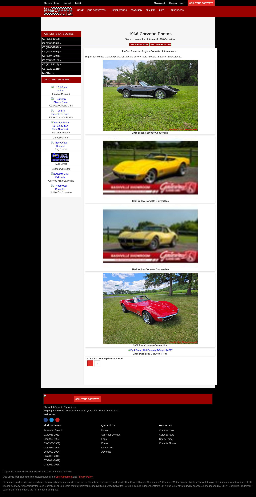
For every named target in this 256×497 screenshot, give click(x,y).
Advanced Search (53, 430)
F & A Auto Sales (61, 94)
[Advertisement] (128, 23)
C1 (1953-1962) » (51, 39)
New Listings (119, 10)
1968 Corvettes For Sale (160, 44)
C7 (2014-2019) (52, 460)
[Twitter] (51, 420)
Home (80, 10)
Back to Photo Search (139, 44)
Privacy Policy (85, 477)
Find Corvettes (96, 10)
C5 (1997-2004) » (51, 56)
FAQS (78, 3)
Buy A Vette (61, 149)
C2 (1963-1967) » (51, 43)
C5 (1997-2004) (52, 451)
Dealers (150, 10)
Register (173, 3)
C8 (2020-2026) (52, 464)
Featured (136, 10)
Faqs (104, 439)
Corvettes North (61, 137)
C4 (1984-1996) (52, 447)
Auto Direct (61, 164)
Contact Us (107, 447)
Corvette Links (166, 430)
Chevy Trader (166, 439)
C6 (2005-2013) (52, 456)
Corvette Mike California (61, 180)
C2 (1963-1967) (52, 439)
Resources (177, 10)
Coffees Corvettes (61, 169)
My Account (159, 3)
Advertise (106, 451)
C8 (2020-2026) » (51, 69)
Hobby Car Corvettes (61, 192)
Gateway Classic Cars (61, 105)
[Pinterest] (57, 420)
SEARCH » (48, 73)
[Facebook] (46, 420)
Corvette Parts (166, 434)
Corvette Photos (51, 3)
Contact (67, 3)
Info (162, 10)
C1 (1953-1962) (52, 434)
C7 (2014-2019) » (51, 64)
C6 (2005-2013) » (51, 60)
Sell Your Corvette (201, 3)
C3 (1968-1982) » (51, 47)
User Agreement (63, 477)
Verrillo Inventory (61, 132)
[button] (182, 3)
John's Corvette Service (61, 117)
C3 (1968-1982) (52, 443)
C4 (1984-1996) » (51, 51)
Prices (104, 443)
